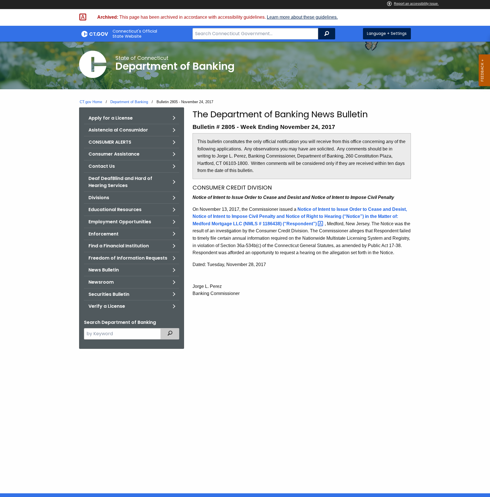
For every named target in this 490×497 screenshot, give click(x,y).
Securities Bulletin (108, 294)
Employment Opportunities (119, 221)
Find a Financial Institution (118, 246)
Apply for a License (110, 118)
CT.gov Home (91, 102)
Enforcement (103, 234)
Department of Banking (129, 102)
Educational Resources (114, 209)
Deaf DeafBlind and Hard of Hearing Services (120, 182)
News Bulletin (103, 270)
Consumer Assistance (114, 154)
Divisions (98, 197)
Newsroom (101, 282)
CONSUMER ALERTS (109, 142)
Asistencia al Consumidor (118, 130)
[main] (245, 267)
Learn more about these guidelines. (302, 17)
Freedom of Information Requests (127, 258)
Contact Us (101, 166)
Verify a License (106, 306)
